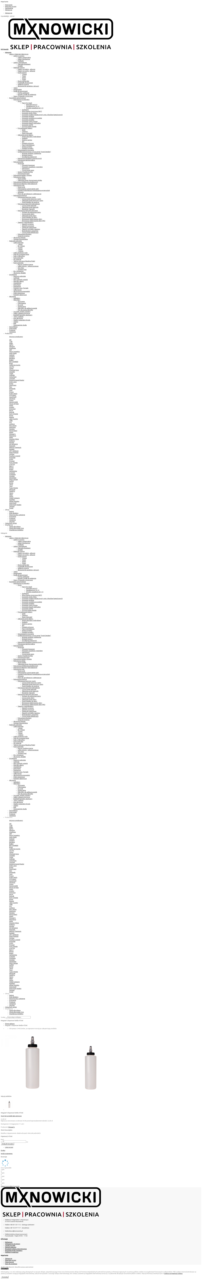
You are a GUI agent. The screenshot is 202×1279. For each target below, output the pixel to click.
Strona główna (10, 1024)
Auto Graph (13, 353)
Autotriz (12, 357)
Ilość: (2, 1139)
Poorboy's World (14, 456)
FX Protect (12, 395)
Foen (11, 390)
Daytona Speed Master (16, 380)
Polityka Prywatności (11, 1252)
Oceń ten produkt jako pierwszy (11, 1116)
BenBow (12, 358)
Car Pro (11, 367)
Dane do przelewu (11, 1264)
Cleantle (12, 372)
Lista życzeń (9, 1147)
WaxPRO (12, 500)
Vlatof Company (14, 498)
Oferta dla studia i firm (16, 528)
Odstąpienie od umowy (12, 1244)
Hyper (11, 405)
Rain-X (11, 466)
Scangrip (12, 473)
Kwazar (11, 417)
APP (10, 350)
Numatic (12, 449)
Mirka (11, 437)
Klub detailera (13, 513)
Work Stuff (12, 503)
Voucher (12, 521)
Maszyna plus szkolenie (17, 515)
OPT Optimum (14, 451)
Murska (11, 442)
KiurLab (11, 412)
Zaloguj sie (8, 13)
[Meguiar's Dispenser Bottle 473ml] (9, 1110)
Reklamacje (8, 1242)
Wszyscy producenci (16, 337)
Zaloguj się (8, 10)
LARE (11, 420)
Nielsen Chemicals (15, 447)
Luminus (12, 424)
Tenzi (11, 484)
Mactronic (12, 427)
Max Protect (13, 431)
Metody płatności (10, 1247)
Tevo (11, 486)
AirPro (11, 345)
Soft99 (11, 481)
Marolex (12, 429)
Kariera (11, 511)
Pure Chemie (13, 463)
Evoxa (11, 383)
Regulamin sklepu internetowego (16, 1249)
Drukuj (3, 1150)
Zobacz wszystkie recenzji (10, 1186)
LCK (10, 422)
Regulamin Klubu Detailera (13, 1250)
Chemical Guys (14, 370)
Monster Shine (14, 439)
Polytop (11, 454)
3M (10, 340)
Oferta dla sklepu (15, 526)
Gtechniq (12, 399)
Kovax (11, 415)
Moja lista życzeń (10, 6)
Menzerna (12, 436)
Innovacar (12, 409)
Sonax (11, 483)
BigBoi (11, 360)
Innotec (11, 407)
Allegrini (12, 346)
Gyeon (11, 400)
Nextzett (12, 446)
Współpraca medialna (16, 530)
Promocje (12, 518)
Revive (11, 468)
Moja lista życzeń (10, 1260)
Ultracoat (12, 489)
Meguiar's (12, 434)
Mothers (12, 441)
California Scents (14, 365)
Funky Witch (13, 394)
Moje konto (8, 5)
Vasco (11, 493)
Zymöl (11, 508)
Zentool (12, 506)
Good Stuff (12, 397)
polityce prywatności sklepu (173, 1273)
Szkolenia (12, 520)
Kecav (11, 410)
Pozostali (12, 457)
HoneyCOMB (13, 402)
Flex (10, 387)
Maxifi (11, 432)
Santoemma (13, 471)
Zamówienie (9, 8)
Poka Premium (13, 452)
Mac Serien (13, 426)
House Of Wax (14, 404)
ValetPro (12, 491)
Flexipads (12, 388)
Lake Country (13, 419)
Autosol (11, 355)
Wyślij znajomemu (7, 1153)
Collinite (12, 375)
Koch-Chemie (13, 414)
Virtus (11, 496)
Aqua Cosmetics (14, 351)
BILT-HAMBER (13, 362)
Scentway (12, 474)
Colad (11, 373)
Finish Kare (12, 385)
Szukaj (3, 1017)
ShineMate (12, 478)
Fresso (11, 392)
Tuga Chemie (13, 488)
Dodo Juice (13, 382)
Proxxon (12, 461)
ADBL (11, 343)
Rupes (11, 469)
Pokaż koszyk (9, 1262)
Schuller (12, 476)
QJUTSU (12, 464)
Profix (11, 459)
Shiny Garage (13, 479)
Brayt (11, 363)
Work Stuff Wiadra (15, 505)
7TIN (10, 341)
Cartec (11, 368)
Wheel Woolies (14, 501)
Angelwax (12, 348)
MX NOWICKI (13, 444)
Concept (12, 378)
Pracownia (12, 516)
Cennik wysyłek (10, 1245)
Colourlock (12, 377)
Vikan (11, 495)
